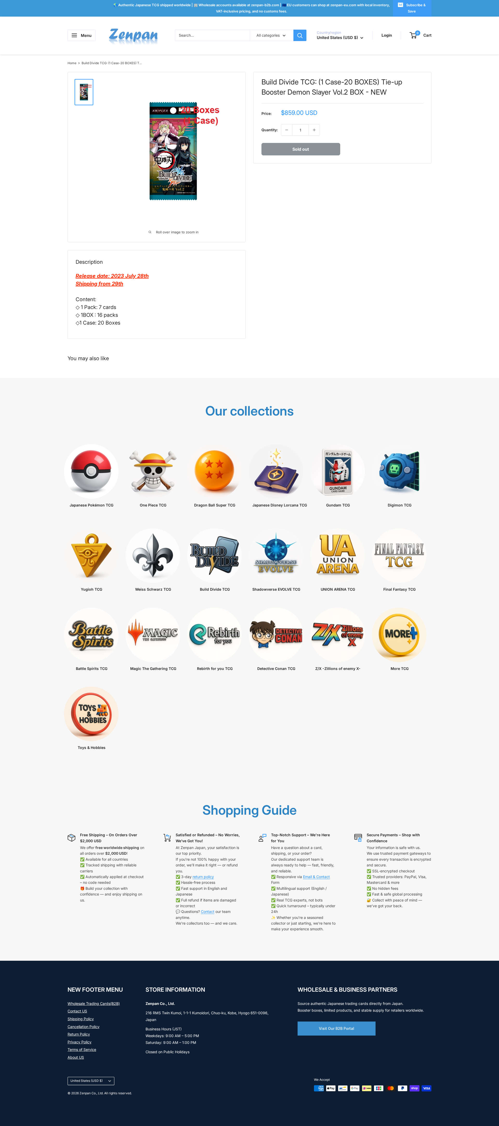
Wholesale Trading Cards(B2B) (94, 1003)
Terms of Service (82, 1049)
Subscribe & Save (416, 8)
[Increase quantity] (314, 129)
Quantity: (269, 130)
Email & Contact (316, 876)
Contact (207, 911)
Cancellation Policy (84, 1026)
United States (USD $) (86, 1081)
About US (76, 1057)
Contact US (77, 1011)
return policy (203, 876)
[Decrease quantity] (286, 129)
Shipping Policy (81, 1019)
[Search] (299, 35)
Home (72, 63)
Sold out (300, 149)
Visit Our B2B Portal (336, 1028)
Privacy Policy (79, 1042)
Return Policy (79, 1034)
